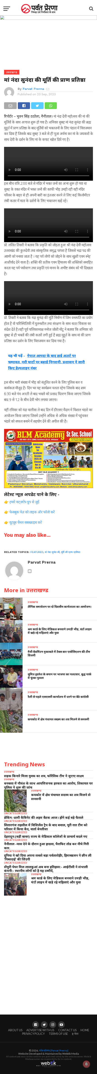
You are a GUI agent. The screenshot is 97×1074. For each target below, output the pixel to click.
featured (36, 552)
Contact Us (67, 1030)
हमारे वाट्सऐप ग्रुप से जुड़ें (24, 501)
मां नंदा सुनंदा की (52, 552)
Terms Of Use (58, 1033)
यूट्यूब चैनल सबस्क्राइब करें (25, 522)
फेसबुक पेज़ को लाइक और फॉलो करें (32, 512)
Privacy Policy (33, 1033)
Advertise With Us (40, 1030)
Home (85, 1030)
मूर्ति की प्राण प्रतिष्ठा (70, 552)
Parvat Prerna (33, 89)
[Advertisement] (48, 950)
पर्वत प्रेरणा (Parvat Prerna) (53, 1050)
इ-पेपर (75, 1033)
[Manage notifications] (86, 1064)
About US (15, 1030)
